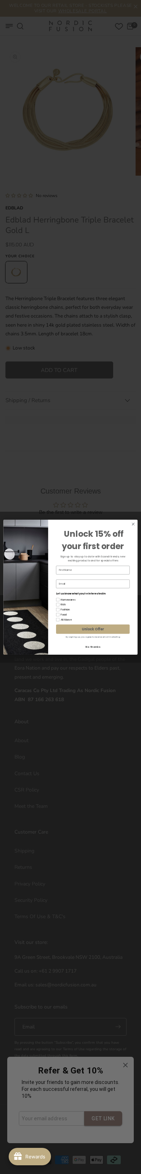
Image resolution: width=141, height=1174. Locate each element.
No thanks (92, 647)
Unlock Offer (93, 628)
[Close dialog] (133, 524)
